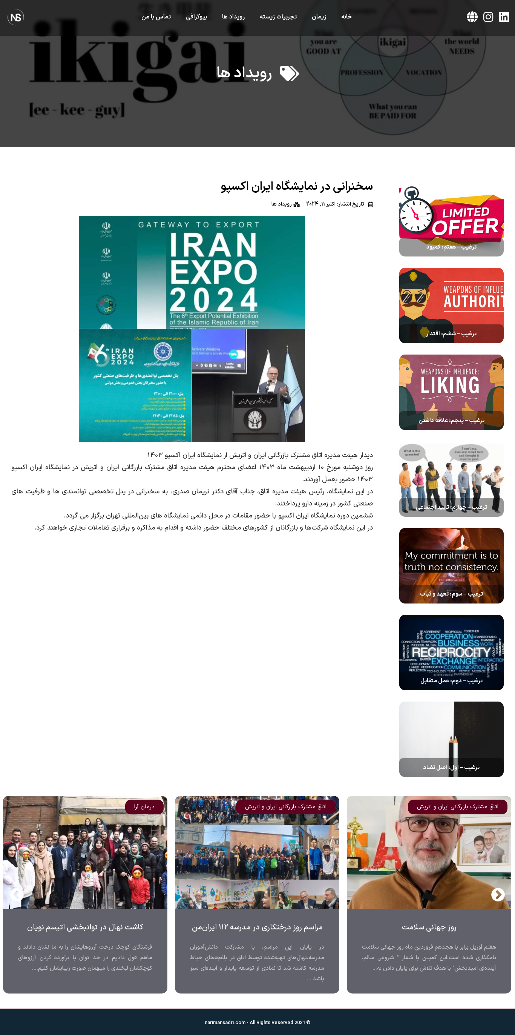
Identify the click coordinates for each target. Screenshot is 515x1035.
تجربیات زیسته (278, 16)
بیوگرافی (196, 16)
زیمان (319, 16)
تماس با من (156, 16)
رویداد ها (233, 16)
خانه (346, 16)
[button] (17, 895)
